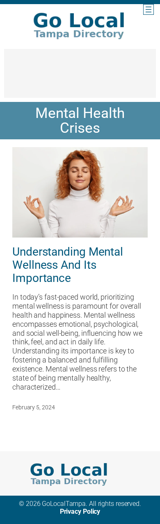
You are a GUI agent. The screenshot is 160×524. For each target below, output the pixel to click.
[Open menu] (148, 9)
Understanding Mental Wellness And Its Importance (67, 264)
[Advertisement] (80, 77)
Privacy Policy (80, 511)
